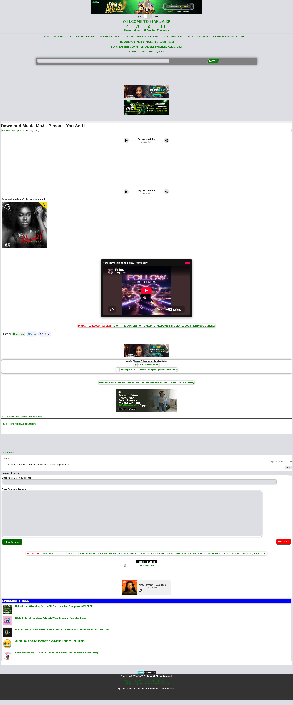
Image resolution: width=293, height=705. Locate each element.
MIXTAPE (80, 36)
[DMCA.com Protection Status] (146, 673)
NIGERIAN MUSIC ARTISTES (231, 36)
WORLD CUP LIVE (63, 36)
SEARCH (213, 61)
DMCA (138, 681)
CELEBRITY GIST (173, 36)
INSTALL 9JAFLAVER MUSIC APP (105, 36)
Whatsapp (19, 334)
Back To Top (283, 542)
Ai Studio (149, 30)
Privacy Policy (150, 681)
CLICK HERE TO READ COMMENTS (19, 424)
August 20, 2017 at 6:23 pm (280, 462)
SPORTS (156, 36)
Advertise (128, 683)
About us (129, 681)
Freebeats (163, 30)
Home (127, 30)
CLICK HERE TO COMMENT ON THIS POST (22, 416)
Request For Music (143, 683)
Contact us (163, 681)
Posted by (7, 130)
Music (137, 30)
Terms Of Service (162, 683)
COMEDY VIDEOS (205, 36)
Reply (288, 468)
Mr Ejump (17, 130)
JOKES (189, 36)
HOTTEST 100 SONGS (137, 36)
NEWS (47, 36)
